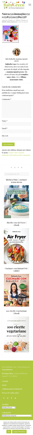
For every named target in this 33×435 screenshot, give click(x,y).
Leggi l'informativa (19, 431)
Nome (4, 121)
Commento (6, 99)
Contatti (5, 381)
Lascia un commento (23, 21)
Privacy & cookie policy (10, 393)
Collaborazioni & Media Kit (12, 389)
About (4, 385)
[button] (29, 5)
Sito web (5, 136)
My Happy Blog (7, 373)
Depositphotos (7, 369)
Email (4, 128)
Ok (9, 431)
